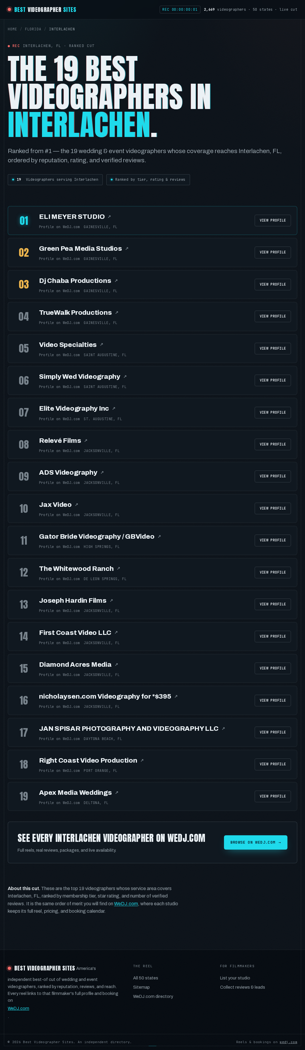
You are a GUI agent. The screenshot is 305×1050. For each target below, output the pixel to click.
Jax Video (58, 504)
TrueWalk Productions (78, 312)
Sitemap (141, 987)
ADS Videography (71, 472)
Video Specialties (71, 344)
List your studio (235, 978)
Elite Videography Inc (77, 408)
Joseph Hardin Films (76, 600)
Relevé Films (63, 440)
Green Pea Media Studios (84, 248)
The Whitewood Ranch (79, 568)
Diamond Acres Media (78, 664)
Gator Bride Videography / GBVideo (100, 536)
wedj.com (288, 1042)
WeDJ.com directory (153, 996)
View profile (273, 220)
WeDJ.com (126, 903)
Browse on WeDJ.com (256, 842)
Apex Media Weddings (79, 792)
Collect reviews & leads (242, 987)
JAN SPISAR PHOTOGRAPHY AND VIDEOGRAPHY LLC (132, 728)
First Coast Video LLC (78, 632)
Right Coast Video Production (91, 760)
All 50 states (145, 978)
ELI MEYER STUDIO (75, 216)
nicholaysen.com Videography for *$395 (108, 696)
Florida (33, 29)
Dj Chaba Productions (78, 280)
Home (12, 29)
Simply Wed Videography (83, 376)
